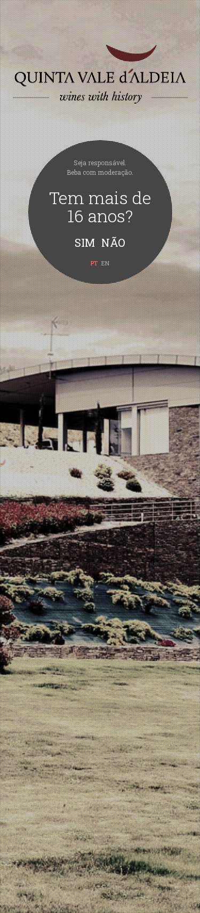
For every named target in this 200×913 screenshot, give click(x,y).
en (105, 263)
